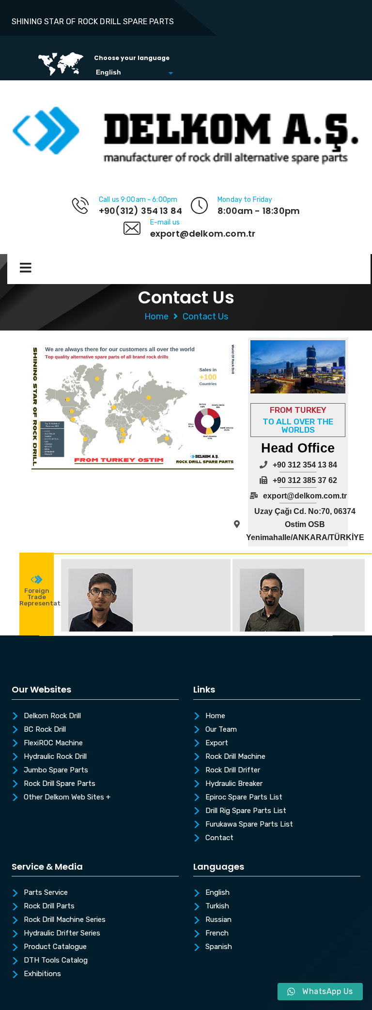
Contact (219, 838)
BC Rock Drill (45, 730)
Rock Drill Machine (235, 757)
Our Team (221, 730)
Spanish (218, 947)
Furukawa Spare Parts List (249, 825)
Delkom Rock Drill (52, 716)
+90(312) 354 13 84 (140, 211)
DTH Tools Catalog (56, 961)
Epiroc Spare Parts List (243, 797)
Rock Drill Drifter (232, 770)
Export (216, 743)
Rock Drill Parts (49, 906)
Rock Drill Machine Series (65, 920)
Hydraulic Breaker (234, 784)
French (217, 933)
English (217, 893)
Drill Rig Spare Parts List (245, 811)
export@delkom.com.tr (203, 233)
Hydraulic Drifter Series (62, 933)
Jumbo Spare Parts (56, 770)
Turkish (217, 906)
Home (156, 316)
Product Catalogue (55, 947)
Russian (218, 920)
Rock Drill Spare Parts (59, 784)
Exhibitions (42, 974)
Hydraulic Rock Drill (55, 757)
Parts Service (46, 893)
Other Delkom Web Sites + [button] (67, 797)
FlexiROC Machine (53, 743)
